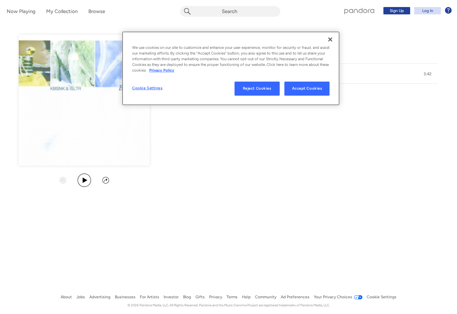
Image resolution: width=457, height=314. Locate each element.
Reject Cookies (257, 88)
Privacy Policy (161, 70)
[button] (427, 74)
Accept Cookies (307, 88)
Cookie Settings (147, 88)
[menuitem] (416, 10)
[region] (231, 68)
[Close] (330, 39)
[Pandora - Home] (359, 10)
